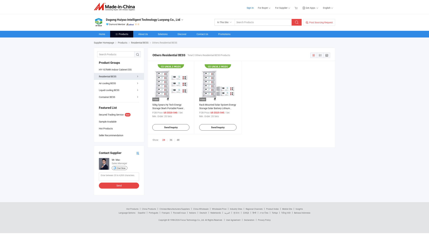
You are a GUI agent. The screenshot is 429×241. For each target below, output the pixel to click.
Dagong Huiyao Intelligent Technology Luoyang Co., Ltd (143, 19)
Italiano (192, 212)
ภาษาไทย (264, 212)
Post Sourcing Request (321, 22)
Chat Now (121, 168)
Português (153, 212)
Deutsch (203, 212)
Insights (299, 209)
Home (102, 34)
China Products (149, 209)
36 (171, 139)
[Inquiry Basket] (296, 7)
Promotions (224, 34)
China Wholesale (200, 209)
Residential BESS (107, 76)
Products (123, 34)
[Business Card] (137, 153)
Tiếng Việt (286, 212)
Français (166, 212)
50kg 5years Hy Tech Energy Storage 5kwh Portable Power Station (167, 108)
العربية (227, 212)
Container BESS (107, 97)
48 (178, 139)
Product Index (272, 209)
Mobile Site (287, 209)
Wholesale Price (219, 209)
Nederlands (215, 212)
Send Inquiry (171, 127)
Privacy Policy (264, 220)
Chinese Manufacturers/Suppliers (175, 209)
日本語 (246, 212)
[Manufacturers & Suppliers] (115, 7)
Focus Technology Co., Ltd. (192, 220)
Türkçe (275, 212)
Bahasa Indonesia (302, 212)
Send (119, 185)
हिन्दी (254, 212)
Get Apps (310, 7)
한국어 (236, 212)
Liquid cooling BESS (109, 90)
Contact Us (202, 34)
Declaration (249, 220)
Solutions (163, 34)
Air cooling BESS (107, 83)
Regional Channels (254, 209)
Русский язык (179, 212)
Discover (182, 34)
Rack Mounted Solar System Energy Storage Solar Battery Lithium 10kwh (217, 108)
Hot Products (132, 209)
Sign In (250, 7)
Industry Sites (236, 209)
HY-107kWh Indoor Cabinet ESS (115, 69)
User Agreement (233, 220)
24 (163, 140)
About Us (143, 34)
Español (141, 212)
